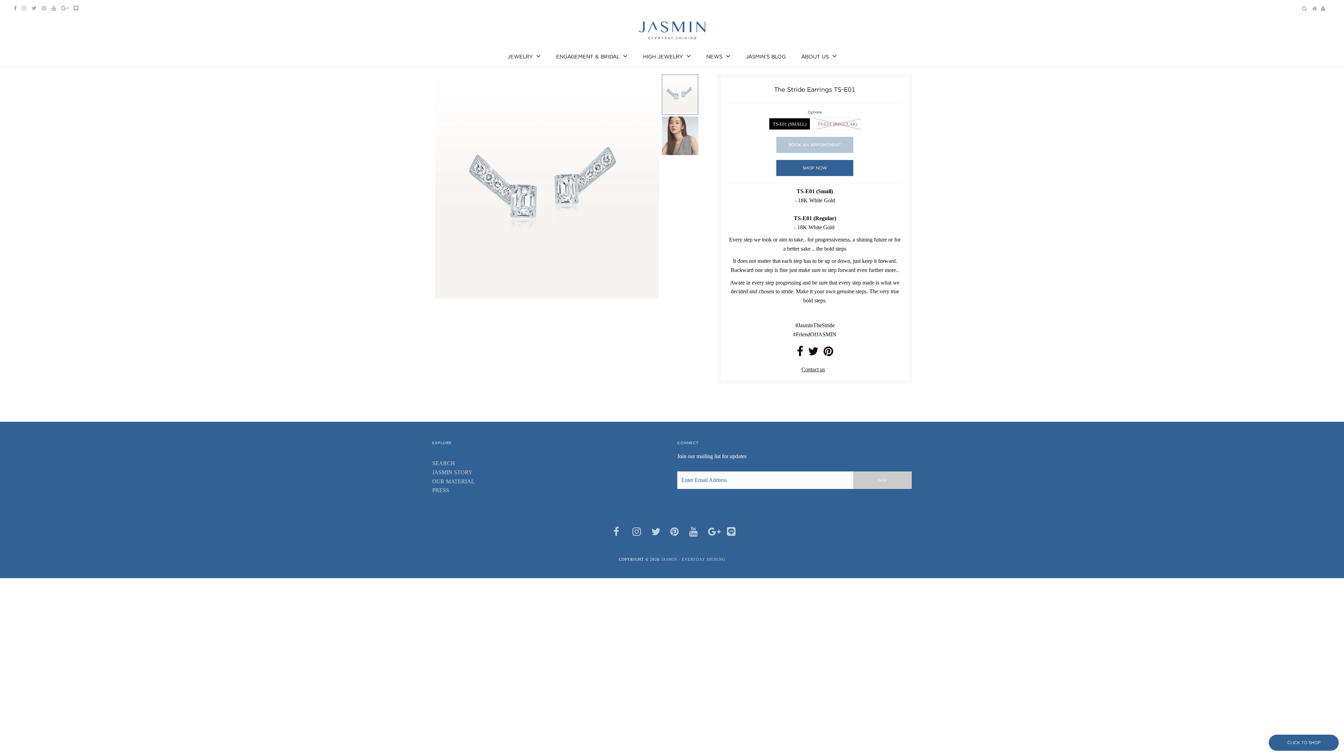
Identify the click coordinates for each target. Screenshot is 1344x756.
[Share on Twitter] (813, 353)
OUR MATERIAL (453, 481)
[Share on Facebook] (800, 353)
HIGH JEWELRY (663, 56)
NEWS (714, 56)
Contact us (813, 369)
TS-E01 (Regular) (837, 124)
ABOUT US (815, 56)
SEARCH (443, 463)
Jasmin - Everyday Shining (693, 559)
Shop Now (815, 168)
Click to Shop (1304, 742)
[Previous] (446, 85)
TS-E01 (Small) (789, 124)
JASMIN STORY (452, 472)
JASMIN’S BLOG (766, 56)
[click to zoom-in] (648, 85)
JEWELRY (520, 56)
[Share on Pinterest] (828, 353)
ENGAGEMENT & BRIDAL (588, 56)
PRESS (440, 490)
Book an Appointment (815, 144)
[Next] (463, 85)
